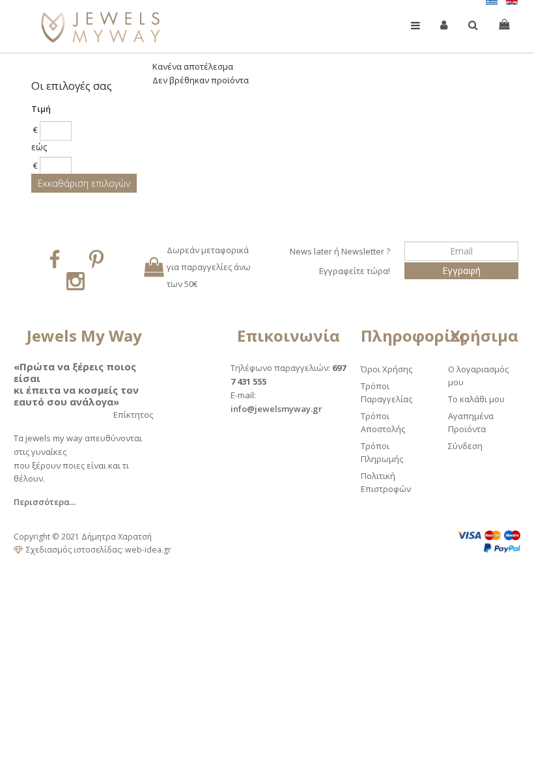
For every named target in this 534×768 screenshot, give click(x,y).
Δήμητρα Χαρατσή (116, 536)
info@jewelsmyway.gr (276, 409)
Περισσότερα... (45, 502)
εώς (39, 147)
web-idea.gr (148, 549)
